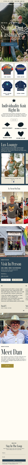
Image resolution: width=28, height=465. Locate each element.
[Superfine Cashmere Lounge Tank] (12, 165)
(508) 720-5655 (4, 276)
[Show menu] (1, 4)
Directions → (4, 273)
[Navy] (13, 181)
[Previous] (1, 1)
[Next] (26, 1)
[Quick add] (3, 175)
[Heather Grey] (11, 181)
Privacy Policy (5, 463)
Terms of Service (13, 463)
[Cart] (25, 4)
